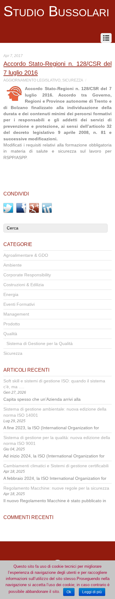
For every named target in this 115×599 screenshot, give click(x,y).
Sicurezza (72, 80)
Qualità (10, 334)
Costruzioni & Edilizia (23, 284)
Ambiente (12, 265)
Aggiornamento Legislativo (31, 80)
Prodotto (11, 324)
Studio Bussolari (56, 11)
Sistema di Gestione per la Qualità (39, 343)
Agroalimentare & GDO (25, 255)
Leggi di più (92, 592)
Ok (69, 592)
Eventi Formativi (19, 304)
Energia (10, 294)
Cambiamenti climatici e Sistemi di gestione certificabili (56, 466)
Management (16, 314)
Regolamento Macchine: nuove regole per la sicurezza (56, 488)
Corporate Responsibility (27, 275)
